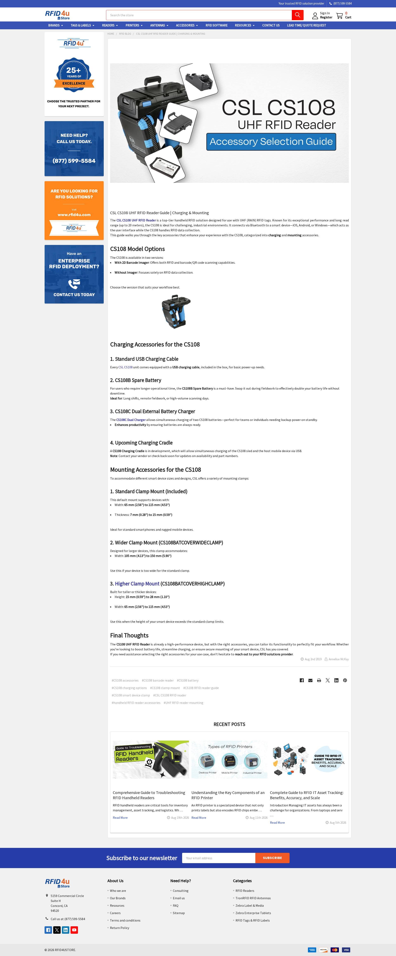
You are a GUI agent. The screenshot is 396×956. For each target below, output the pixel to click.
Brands (54, 25)
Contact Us (271, 25)
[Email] (310, 680)
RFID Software (216, 25)
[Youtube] (74, 930)
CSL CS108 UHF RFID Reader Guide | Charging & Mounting (159, 212)
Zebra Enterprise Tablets (253, 913)
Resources (243, 25)
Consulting (181, 891)
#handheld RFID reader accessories (136, 703)
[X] (327, 680)
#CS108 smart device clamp (131, 695)
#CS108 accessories (125, 680)
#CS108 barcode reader (158, 680)
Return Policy (119, 928)
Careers (115, 913)
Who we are (118, 891)
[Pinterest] (345, 680)
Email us (179, 898)
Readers (108, 25)
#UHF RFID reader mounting (183, 703)
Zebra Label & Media (250, 905)
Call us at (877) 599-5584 (68, 919)
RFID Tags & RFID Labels (253, 920)
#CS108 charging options (129, 688)
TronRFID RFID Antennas (253, 898)
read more (120, 817)
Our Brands (118, 898)
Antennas (157, 25)
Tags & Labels (81, 25)
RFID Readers (245, 891)
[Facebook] (301, 680)
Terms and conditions (125, 920)
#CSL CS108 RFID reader (169, 695)
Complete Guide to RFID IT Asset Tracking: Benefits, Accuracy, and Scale (306, 795)
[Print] (319, 680)
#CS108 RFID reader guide (201, 688)
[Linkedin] (336, 680)
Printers (132, 25)
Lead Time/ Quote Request (306, 25)
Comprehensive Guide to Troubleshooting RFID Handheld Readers (149, 795)
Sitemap (179, 913)
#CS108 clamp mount (165, 688)
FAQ (175, 905)
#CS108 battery (187, 680)
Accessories (185, 25)
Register (326, 17)
